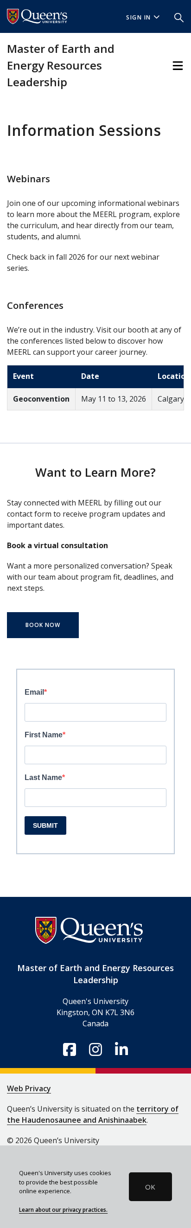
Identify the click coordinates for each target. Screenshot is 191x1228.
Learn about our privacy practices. (63, 1209)
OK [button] (150, 1186)
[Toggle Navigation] (178, 66)
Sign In (138, 17)
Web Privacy (29, 1088)
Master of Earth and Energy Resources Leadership (61, 65)
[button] (179, 16)
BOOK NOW (42, 625)
